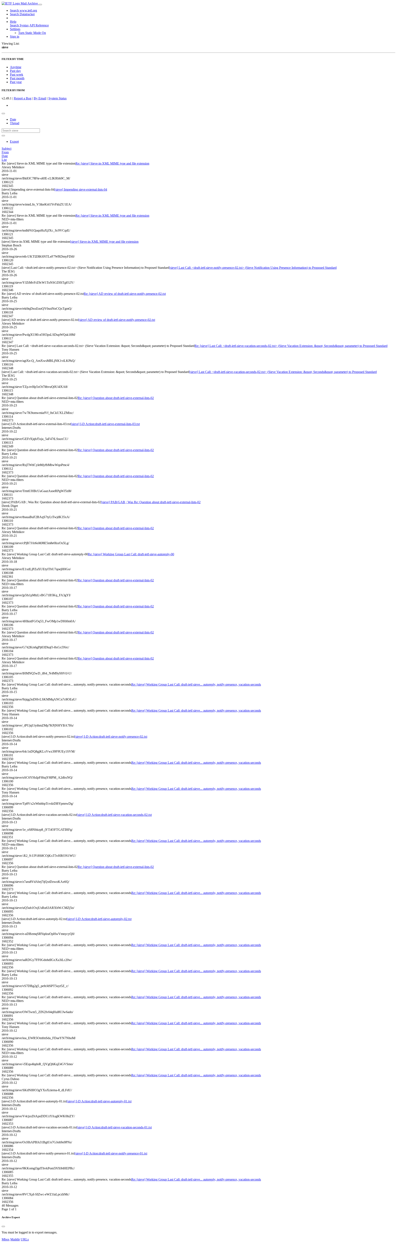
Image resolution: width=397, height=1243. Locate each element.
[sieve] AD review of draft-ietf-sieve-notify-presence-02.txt (116, 320)
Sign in (14, 36)
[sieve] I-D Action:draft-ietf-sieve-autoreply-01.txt (99, 1101)
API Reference (39, 25)
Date (13, 119)
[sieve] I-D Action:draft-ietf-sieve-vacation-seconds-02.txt (114, 814)
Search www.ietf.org (23, 10)
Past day (15, 71)
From (5, 152)
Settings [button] (15, 29)
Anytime (15, 67)
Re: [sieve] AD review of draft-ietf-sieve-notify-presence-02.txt (125, 293)
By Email (40, 98)
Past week (16, 74)
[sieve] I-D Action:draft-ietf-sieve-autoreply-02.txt (99, 919)
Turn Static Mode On (32, 33)
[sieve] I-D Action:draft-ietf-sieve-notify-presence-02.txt (110, 736)
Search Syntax (19, 25)
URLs (25, 1239)
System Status (57, 98)
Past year (16, 82)
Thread (14, 123)
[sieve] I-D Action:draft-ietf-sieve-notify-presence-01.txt (110, 1153)
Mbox (6, 1239)
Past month (17, 78)
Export (14, 141)
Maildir (15, 1239)
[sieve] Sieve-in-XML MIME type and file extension (104, 241)
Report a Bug (22, 98)
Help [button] (13, 21)
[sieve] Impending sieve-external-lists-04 (80, 189)
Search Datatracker (22, 14)
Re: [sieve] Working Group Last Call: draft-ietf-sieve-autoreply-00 (131, 554)
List (4, 159)
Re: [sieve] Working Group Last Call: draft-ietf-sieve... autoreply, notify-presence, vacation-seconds (196, 684)
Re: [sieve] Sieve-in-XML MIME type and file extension (112, 163)
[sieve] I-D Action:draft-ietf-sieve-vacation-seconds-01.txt (114, 1127)
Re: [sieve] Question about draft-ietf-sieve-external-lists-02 (116, 398)
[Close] (3, 1226)
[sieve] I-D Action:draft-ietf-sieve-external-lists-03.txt (105, 424)
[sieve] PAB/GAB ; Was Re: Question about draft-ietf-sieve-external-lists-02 (151, 502)
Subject (6, 148)
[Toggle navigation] (40, 4)
